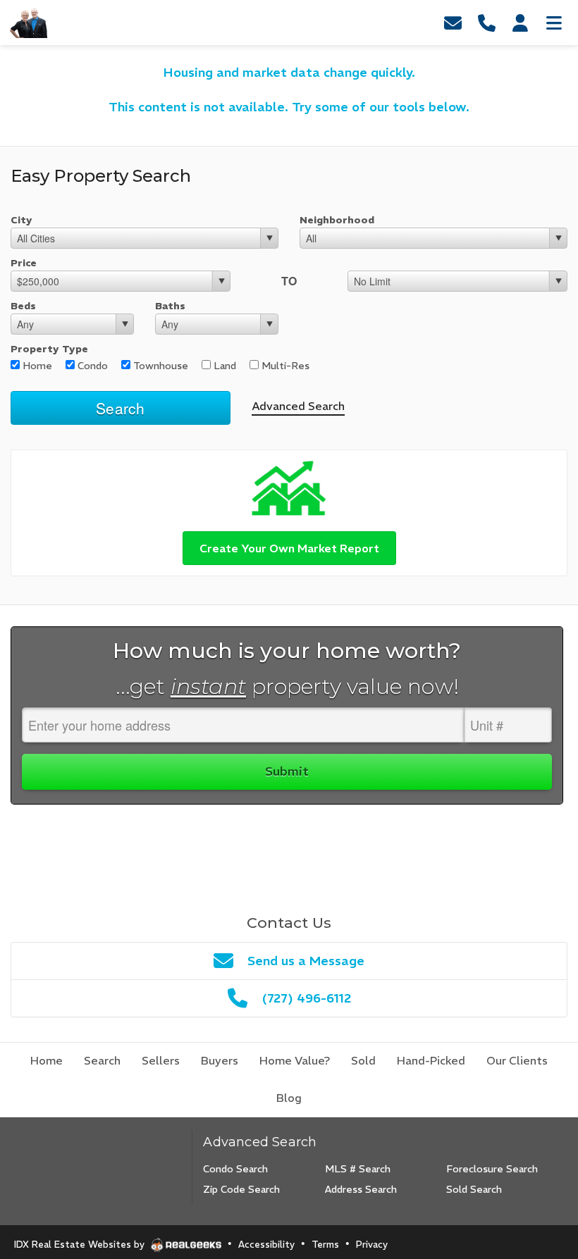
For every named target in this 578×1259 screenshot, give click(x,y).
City (21, 219)
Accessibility (266, 1245)
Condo (91, 365)
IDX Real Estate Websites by (80, 1245)
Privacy (372, 1245)
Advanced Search (298, 406)
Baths (170, 305)
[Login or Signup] (520, 22)
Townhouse (159, 365)
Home (36, 365)
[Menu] (554, 22)
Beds (23, 305)
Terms (325, 1245)
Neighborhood (337, 219)
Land (223, 365)
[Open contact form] (452, 22)
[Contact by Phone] (486, 22)
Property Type (49, 348)
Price (24, 262)
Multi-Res (284, 365)
